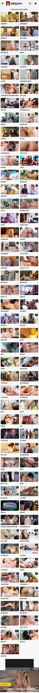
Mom (3, 469)
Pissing (23, 311)
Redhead (23, 282)
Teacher (4, 397)
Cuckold (4, 440)
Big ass (4, 455)
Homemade (24, 455)
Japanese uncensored (10, 95)
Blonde (4, 627)
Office (3, 110)
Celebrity (24, 584)
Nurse (3, 167)
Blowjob (23, 613)
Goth (22, 139)
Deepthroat (25, 541)
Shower (4, 268)
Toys (3, 210)
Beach (22, 642)
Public (22, 297)
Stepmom (23, 397)
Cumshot (5, 555)
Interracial (25, 110)
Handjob (23, 124)
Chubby (23, 498)
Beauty (4, 642)
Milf (21, 469)
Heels (3, 124)
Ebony (22, 512)
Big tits (4, 484)
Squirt (23, 239)
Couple (23, 555)
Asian (22, 354)
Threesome (24, 210)
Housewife (24, 383)
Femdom (4, 498)
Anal (3, 369)
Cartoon (4, 598)
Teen (3, 225)
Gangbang (5, 153)
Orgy (22, 167)
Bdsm (22, 570)
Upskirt (4, 196)
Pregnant (5, 311)
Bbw (21, 484)
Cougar (4, 570)
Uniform (23, 196)
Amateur (23, 369)
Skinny (3, 182)
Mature (4, 340)
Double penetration (9, 527)
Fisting (4, 325)
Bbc (2, 412)
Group (3, 139)
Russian (4, 282)
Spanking (4, 254)
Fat (21, 426)
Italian (23, 95)
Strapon (4, 239)
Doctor (4, 541)
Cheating (5, 584)
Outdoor (24, 254)
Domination (25, 527)
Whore (3, 656)
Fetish (22, 325)
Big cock (23, 627)
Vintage (4, 383)
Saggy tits (24, 268)
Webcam (23, 182)
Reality (4, 297)
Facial (3, 512)
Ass (2, 354)
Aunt (22, 340)
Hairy (3, 426)
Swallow (24, 225)
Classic (23, 440)
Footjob (23, 153)
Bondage (4, 613)
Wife (22, 412)
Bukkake (23, 598)
